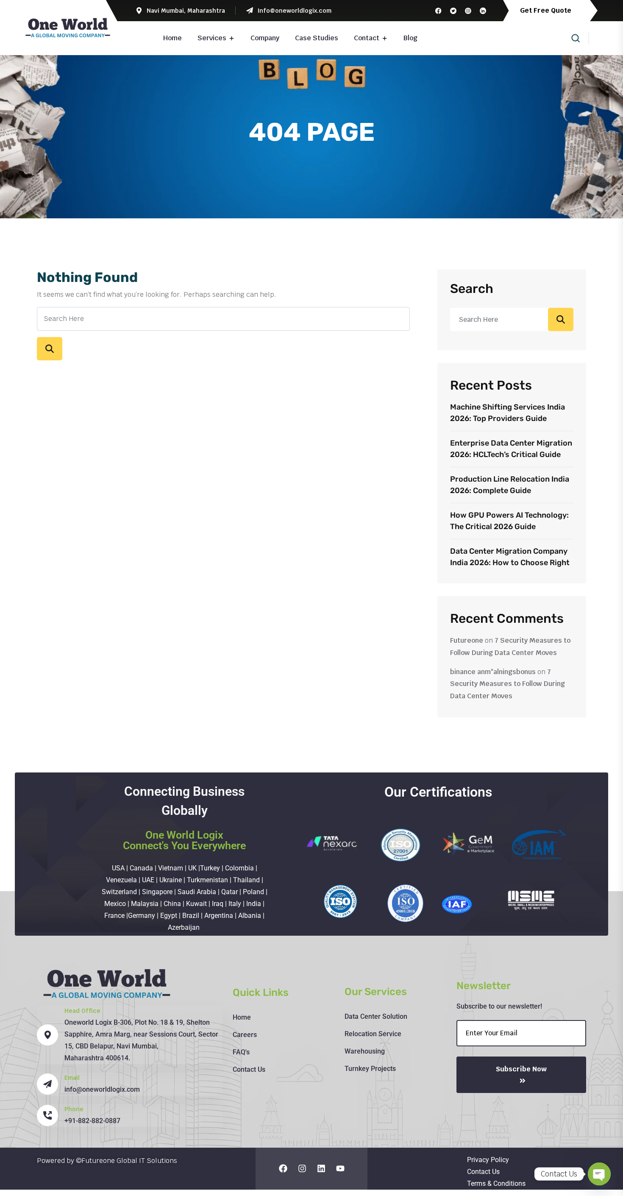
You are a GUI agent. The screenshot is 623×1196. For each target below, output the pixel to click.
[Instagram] (302, 1168)
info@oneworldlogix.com (102, 1089)
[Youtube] (340, 1168)
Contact (366, 37)
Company (264, 37)
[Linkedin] (321, 1168)
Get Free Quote (546, 10)
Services (211, 37)
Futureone (466, 640)
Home (172, 37)
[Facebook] (283, 1168)
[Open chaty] (599, 1174)
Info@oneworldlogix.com (294, 10)
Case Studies (316, 37)
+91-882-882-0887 (92, 1121)
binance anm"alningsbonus (493, 671)
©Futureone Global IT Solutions (126, 1160)
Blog (410, 37)
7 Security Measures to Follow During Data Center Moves (507, 684)
